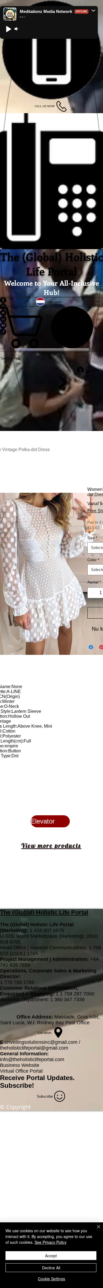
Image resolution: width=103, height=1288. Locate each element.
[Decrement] (92, 593)
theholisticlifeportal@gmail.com (34, 1048)
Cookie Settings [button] (51, 1278)
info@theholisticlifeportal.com (32, 1059)
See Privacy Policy (50, 1242)
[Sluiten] (95, 1230)
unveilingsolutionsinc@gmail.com (41, 1042)
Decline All (51, 1267)
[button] (93, 10)
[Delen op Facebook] (91, 647)
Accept (51, 1255)
